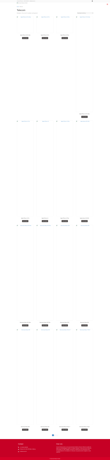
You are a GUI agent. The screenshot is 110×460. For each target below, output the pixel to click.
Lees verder (25, 38)
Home (18, 6)
